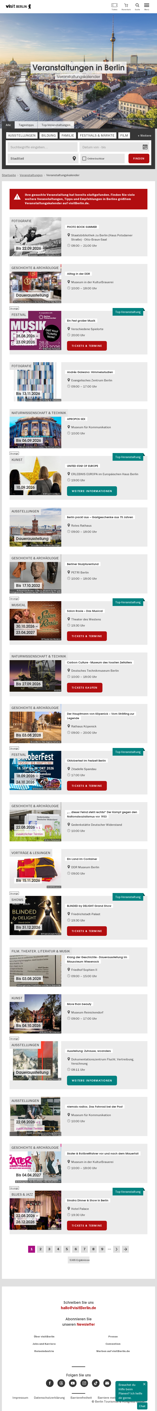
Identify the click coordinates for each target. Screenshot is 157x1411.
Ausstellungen (25, 511)
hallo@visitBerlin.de (78, 1308)
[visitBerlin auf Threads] (61, 1383)
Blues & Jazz (22, 1194)
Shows (17, 899)
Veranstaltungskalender (78, 76)
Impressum (20, 1397)
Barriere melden (109, 1397)
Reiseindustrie (44, 1351)
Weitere (145, 135)
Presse (113, 1336)
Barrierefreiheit (81, 1397)
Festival (18, 314)
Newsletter (86, 1324)
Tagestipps (26, 125)
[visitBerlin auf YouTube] (73, 1383)
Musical (18, 605)
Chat (142, 1406)
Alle (8, 125)
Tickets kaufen (85, 687)
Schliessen (144, 1384)
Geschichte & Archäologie (35, 268)
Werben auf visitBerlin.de (113, 1351)
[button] (126, 6)
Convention (112, 1343)
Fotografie (21, 221)
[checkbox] (22, 135)
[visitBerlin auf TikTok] (96, 1383)
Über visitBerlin (44, 1336)
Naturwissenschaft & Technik (38, 413)
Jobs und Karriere (44, 1343)
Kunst (17, 459)
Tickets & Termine (87, 346)
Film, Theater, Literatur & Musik (40, 951)
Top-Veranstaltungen (56, 125)
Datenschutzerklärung (49, 1397)
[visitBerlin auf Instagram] (84, 1383)
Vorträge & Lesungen (30, 853)
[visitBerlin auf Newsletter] (107, 1383)
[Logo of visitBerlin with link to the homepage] (18, 6)
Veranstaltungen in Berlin (79, 68)
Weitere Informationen (92, 491)
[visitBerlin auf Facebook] (50, 1383)
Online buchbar (96, 158)
